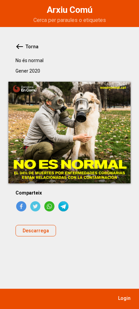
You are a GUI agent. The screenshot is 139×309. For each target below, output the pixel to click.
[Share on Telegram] (63, 206)
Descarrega (36, 230)
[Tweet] (35, 206)
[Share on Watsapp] (49, 206)
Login (124, 298)
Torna (32, 46)
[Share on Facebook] (21, 206)
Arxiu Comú (69, 10)
